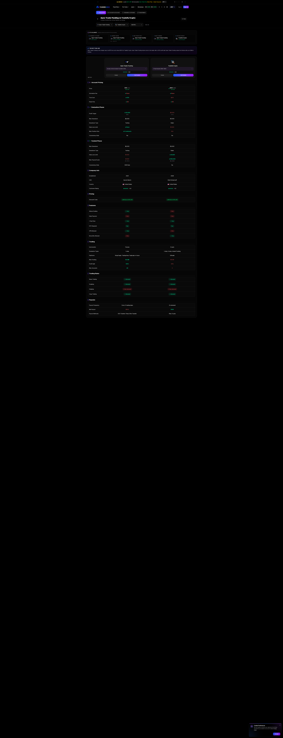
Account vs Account (114, 12)
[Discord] (167, 7)
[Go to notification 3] (179, 2)
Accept (277, 734)
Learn (132, 7)
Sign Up (186, 7)
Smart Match (142, 12)
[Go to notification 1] (175, 2)
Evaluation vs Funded (129, 12)
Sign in (180, 7)
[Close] (280, 725)
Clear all (147, 24)
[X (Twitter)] (162, 7)
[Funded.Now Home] (103, 7)
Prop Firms (116, 7)
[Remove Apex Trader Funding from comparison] (111, 24)
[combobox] (126, 68)
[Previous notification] (98, 2)
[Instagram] (164, 7)
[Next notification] (185, 2)
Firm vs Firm (102, 12)
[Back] (97, 19)
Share (184, 19)
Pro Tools (125, 7)
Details (116, 75)
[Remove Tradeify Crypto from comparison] (127, 24)
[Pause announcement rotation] (182, 2)
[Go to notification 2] (177, 2)
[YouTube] (159, 7)
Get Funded (137, 75)
